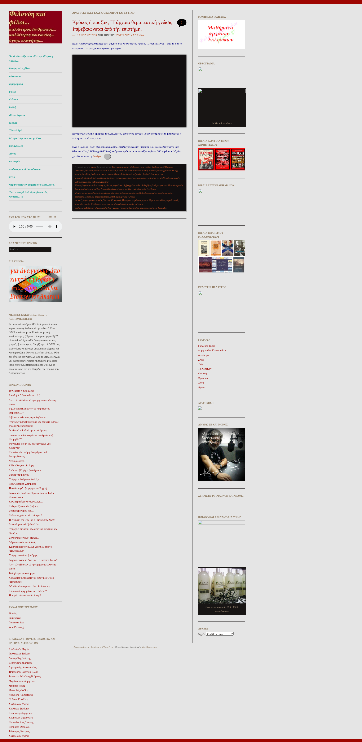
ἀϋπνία (109, 185)
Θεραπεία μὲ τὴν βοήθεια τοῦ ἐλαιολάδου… (32, 184)
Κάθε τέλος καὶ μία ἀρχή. (21, 465)
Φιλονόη (202, 373)
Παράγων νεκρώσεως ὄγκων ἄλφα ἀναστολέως (143, 200)
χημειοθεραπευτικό (131, 208)
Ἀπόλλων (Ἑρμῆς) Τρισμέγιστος (25, 470)
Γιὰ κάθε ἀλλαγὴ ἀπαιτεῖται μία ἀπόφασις (29, 586)
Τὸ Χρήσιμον (204, 368)
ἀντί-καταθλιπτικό (113, 174)
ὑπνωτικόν (96, 208)
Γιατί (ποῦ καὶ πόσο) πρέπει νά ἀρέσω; (28, 430)
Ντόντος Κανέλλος (18, 699)
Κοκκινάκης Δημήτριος (20, 713)
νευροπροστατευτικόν (92, 200)
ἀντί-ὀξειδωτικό (150, 174)
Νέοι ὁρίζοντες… (17, 460)
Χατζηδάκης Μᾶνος (19, 704)
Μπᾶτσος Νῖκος (17, 685)
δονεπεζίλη (106, 189)
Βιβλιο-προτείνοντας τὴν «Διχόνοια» (27, 417)
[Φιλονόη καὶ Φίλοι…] (35, 44)
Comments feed (16, 622)
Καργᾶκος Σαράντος (19, 708)
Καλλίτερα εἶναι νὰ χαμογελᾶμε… (26, 501)
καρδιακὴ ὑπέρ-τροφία (118, 193)
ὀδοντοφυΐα (116, 200)
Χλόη (201, 382)
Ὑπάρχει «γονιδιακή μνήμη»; (23, 555)
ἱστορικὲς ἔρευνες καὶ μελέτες (25, 138)
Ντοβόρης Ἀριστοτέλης (21, 694)
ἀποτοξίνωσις (163, 178)
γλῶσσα (13, 99)
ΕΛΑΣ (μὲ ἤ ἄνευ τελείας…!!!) (24, 395)
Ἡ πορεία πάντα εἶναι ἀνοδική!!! (25, 595)
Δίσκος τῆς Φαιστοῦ (19, 474)
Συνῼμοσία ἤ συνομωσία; (21, 390)
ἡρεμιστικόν (93, 193)
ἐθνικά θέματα (17, 115)
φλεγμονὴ (117, 208)
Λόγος (12, 153)
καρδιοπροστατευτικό (139, 193)
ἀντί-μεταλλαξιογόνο (132, 174)
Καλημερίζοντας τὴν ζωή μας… (25, 506)
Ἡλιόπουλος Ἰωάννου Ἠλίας (23, 671)
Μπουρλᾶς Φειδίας (18, 690)
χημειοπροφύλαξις (148, 208)
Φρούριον (203, 378)
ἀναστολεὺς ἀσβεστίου (127, 170)
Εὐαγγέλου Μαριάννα (129, 35)
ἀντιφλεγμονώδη (137, 178)
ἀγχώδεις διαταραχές (152, 167)
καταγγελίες (16, 145)
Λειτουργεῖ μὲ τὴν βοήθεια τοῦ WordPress (93, 647)
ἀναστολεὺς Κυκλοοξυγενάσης (151, 170)
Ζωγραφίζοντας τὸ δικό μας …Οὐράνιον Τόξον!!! (33, 560)
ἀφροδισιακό (119, 185)
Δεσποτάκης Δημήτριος (20, 662)
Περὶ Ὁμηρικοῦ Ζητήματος (22, 483)
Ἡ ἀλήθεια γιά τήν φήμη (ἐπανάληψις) (28, 488)
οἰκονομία (14, 161)
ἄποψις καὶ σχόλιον (19, 68)
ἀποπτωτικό (150, 178)
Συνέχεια (101, 156)
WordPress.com (149, 647)
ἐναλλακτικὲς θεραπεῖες (135, 189)
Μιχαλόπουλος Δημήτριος (22, 681)
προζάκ (87, 204)
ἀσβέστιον (86, 185)
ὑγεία (12, 176)
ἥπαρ (84, 193)
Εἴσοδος (13, 613)
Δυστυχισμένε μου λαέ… (21, 510)
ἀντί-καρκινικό (98, 174)
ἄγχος (140, 167)
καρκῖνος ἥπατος (157, 193)
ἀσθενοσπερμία (98, 185)
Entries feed (15, 617)
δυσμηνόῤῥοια (117, 189)
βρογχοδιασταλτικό (134, 185)
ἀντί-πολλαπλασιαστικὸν (104, 178)
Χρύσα (201, 387)
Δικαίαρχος (203, 355)
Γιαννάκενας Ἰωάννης (19, 653)
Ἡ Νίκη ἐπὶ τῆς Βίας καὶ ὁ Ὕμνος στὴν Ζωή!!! (32, 519)
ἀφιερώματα (16, 83)
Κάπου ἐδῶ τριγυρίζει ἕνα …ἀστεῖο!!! (28, 591)
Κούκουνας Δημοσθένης (21, 717)
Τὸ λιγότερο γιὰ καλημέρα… (23, 573)
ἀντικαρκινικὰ (122, 178)
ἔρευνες (13, 122)
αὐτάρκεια (15, 76)
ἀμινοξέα (89, 170)
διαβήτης (147, 185)
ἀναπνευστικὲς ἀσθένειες (105, 170)
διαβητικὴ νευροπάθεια (162, 185)
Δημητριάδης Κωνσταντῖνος (23, 667)
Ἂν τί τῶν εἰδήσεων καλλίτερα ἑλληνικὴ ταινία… (31, 58)
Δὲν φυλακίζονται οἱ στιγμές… (24, 537)
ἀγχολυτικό (132, 167)
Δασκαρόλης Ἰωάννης (20, 658)
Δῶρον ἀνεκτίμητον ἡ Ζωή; (22, 542)
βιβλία (12, 91)
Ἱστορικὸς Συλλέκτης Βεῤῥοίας (25, 676)
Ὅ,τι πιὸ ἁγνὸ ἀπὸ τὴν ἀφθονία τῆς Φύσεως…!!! (28, 194)
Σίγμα (201, 359)
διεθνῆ (12, 107)
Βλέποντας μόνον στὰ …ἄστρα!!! (25, 515)
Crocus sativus (119, 167)
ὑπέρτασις (86, 208)
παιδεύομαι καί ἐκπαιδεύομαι (25, 169)
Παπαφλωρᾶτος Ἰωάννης (21, 722)
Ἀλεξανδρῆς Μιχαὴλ (19, 649)
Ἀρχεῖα (201, 634)
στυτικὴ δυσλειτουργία (124, 204)
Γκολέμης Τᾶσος (206, 345)
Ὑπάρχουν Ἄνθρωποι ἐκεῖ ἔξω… (25, 479)
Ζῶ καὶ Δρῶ (15, 130)
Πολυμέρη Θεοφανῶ (19, 726)
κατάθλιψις (115, 196)
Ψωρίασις (162, 208)
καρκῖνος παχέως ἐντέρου (97, 196)
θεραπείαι (103, 193)
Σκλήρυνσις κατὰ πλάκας (102, 204)
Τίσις (200, 364)
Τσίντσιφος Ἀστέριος (19, 731)
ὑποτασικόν (107, 208)
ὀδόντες (106, 200)
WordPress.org (16, 627)
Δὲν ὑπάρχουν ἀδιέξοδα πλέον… (25, 524)
